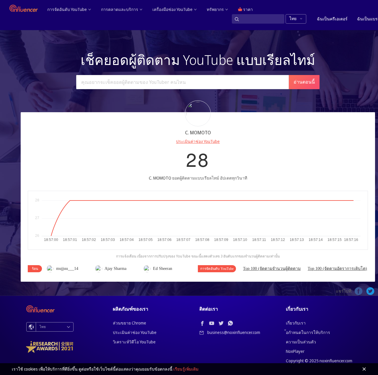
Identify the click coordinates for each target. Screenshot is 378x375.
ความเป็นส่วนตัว (301, 342)
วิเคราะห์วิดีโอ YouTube (134, 342)
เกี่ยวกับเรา (296, 323)
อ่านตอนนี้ (304, 81)
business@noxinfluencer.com (233, 332)
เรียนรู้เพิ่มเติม (185, 369)
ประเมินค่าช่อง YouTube (198, 141)
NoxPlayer (295, 351)
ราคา (247, 9)
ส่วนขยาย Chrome (129, 323)
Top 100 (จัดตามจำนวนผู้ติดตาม (272, 268)
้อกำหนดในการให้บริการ (308, 332)
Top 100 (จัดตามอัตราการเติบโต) (337, 268)
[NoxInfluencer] (23, 8)
